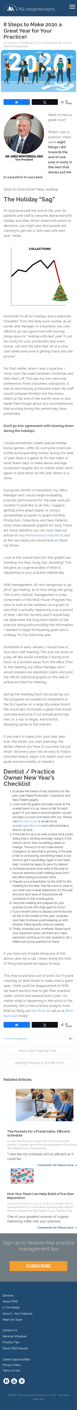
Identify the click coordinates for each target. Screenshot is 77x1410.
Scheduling (70, 1144)
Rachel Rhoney (19, 1203)
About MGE (10, 1301)
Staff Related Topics (18, 1148)
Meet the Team (13, 1319)
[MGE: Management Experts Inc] (29, 8)
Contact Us (10, 1330)
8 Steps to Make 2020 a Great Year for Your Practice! (33, 30)
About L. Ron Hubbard (17, 1313)
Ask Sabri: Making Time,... (39, 1051)
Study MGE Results (15, 1348)
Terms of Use (11, 1370)
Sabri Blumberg (20, 1141)
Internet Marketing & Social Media (26, 1207)
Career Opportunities (16, 1359)
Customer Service (27, 1144)
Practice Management (16, 46)
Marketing (52, 1207)
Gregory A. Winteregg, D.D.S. (24, 42)
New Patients (65, 1207)
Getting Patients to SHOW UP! (38, 1063)
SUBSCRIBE (38, 1266)
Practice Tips (11, 1342)
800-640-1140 (27, 821)
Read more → (68, 1165)
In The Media (11, 1307)
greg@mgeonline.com (27, 825)
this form (38, 1011)
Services (8, 1295)
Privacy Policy (12, 1365)
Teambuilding (38, 1148)
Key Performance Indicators (40, 535)
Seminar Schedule (14, 1336)
